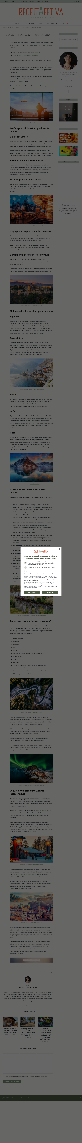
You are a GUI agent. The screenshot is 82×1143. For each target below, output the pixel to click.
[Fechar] (59, 549)
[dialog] (41, 571)
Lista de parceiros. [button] (33, 580)
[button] (41, 571)
